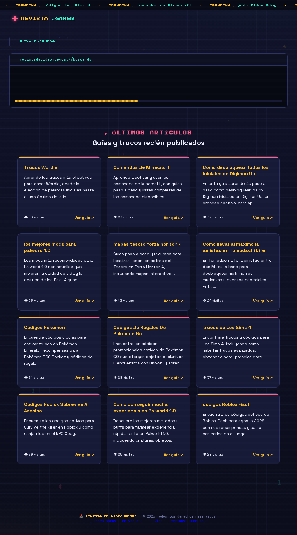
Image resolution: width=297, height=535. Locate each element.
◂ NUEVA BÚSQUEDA (34, 41)
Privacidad (132, 521)
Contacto (199, 521)
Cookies (155, 521)
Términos (177, 521)
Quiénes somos (103, 521)
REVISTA (47, 19)
